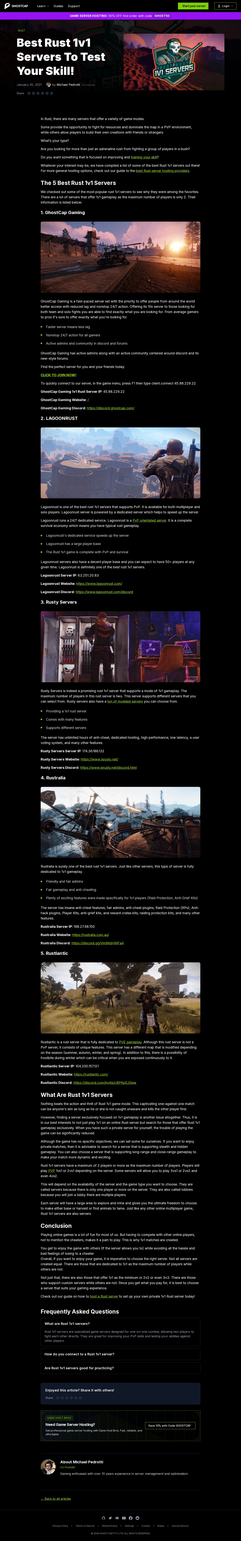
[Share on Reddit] (42, 93)
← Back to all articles (56, 1499)
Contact (145, 1525)
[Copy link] (51, 93)
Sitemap (129, 1525)
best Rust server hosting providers (162, 171)
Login (226, 6)
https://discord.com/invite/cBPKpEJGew (104, 1083)
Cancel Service (180, 1525)
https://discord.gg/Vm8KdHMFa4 (98, 943)
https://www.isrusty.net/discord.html (108, 768)
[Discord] (117, 1518)
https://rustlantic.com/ (91, 1074)
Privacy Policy (60, 1525)
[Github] (103, 1518)
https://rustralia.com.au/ (90, 935)
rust (21, 30)
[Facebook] (131, 1518)
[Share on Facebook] (33, 93)
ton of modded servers (125, 701)
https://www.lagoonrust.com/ (99, 584)
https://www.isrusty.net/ (99, 759)
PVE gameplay (130, 1042)
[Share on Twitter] (29, 93)
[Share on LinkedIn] (38, 93)
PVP (51, 1171)
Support (74, 6)
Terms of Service (85, 1525)
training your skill (144, 157)
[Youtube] (124, 1518)
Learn (41, 6)
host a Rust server (104, 1296)
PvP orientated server (149, 520)
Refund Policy (109, 1525)
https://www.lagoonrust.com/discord (104, 592)
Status (160, 1525)
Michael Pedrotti (68, 85)
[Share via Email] (47, 93)
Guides (58, 6)
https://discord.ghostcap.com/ (110, 408)
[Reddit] (137, 1518)
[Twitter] (110, 1518)
